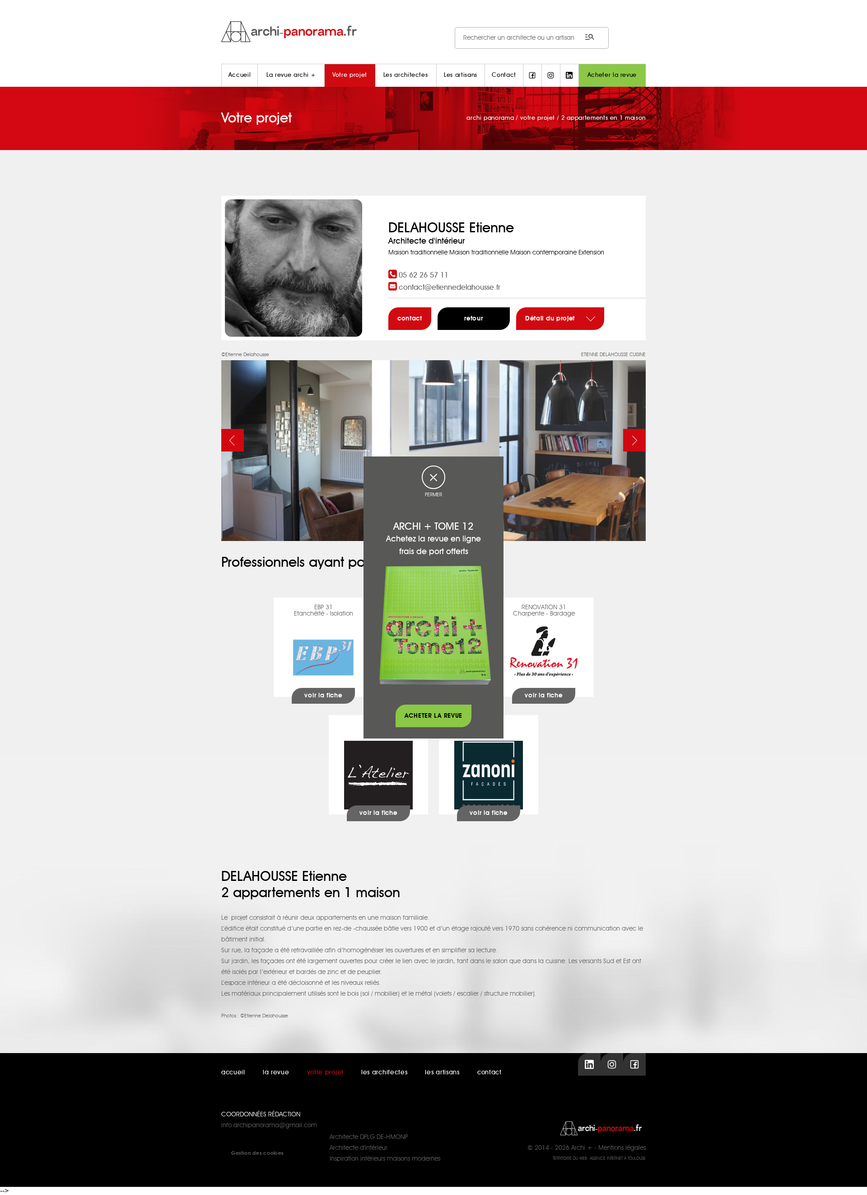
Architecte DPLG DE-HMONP (369, 1137)
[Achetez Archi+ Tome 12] (435, 625)
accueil (233, 1072)
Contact (504, 75)
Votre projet (349, 75)
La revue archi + (291, 75)
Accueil (239, 75)
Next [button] (634, 440)
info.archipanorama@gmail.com (269, 1125)
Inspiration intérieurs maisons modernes (385, 1159)
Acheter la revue (612, 75)
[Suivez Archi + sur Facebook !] (532, 75)
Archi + (581, 1148)
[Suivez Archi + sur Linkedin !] (569, 75)
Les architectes (405, 75)
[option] (433, 445)
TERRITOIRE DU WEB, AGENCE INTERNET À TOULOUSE (599, 1159)
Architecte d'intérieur (358, 1148)
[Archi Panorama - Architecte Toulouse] (433, 31)
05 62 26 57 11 (423, 275)
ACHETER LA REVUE (433, 716)
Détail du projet (551, 318)
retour (473, 318)
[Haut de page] (851, 1179)
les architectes (384, 1072)
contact (409, 318)
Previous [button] (232, 440)
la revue (276, 1072)
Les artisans (460, 75)
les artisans (442, 1072)
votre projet (325, 1072)
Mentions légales (622, 1148)
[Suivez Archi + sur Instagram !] (551, 75)
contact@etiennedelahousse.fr (449, 287)
